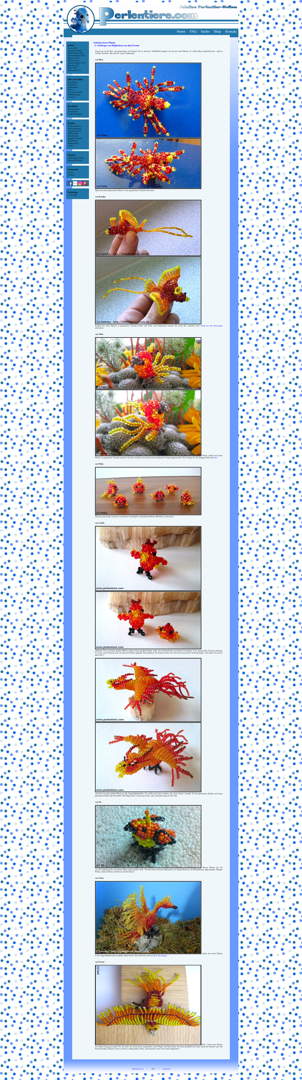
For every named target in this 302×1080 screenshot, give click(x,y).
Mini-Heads (72, 136)
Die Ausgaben (73, 109)
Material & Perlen (75, 160)
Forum (70, 172)
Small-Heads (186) (75, 53)
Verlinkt (71, 175)
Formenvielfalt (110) (76, 63)
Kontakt (231, 31)
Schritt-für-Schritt (75, 92)
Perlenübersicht (74, 95)
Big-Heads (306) (74, 51)
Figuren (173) (73, 58)
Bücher (71, 90)
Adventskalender (75, 128)
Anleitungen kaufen (76, 158)
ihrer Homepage (160, 955)
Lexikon (71, 97)
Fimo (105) (72, 68)
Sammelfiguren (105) (76, 55)
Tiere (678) (72, 48)
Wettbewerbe (73, 143)
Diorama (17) (73, 65)
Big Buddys (72, 141)
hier (215, 457)
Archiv (71, 146)
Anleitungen (73, 87)
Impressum (166, 1069)
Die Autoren (73, 111)
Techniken (72, 85)
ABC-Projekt (73, 133)
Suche (205, 31)
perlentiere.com (138, 1069)
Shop (217, 31)
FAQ (193, 31)
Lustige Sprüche (74, 131)
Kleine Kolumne (74, 126)
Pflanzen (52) (73, 60)
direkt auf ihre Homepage (212, 326)
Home (181, 31)
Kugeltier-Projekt (75, 138)
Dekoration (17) (74, 70)
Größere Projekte (75, 114)
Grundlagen (73, 82)
